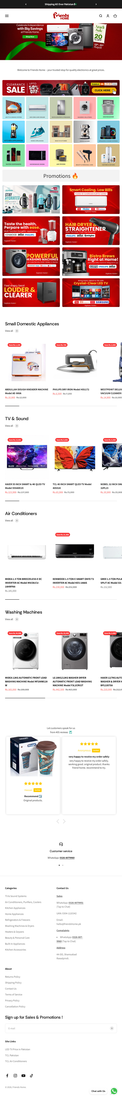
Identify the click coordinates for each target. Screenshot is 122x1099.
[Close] (112, 1049)
